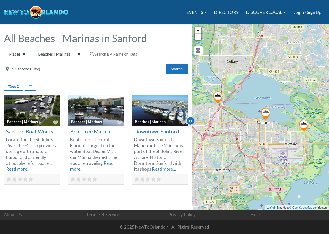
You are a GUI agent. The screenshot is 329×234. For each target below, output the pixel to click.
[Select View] (30, 87)
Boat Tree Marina (90, 131)
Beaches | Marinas (22, 122)
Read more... (18, 169)
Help (255, 214)
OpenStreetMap (302, 207)
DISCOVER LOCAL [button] (264, 12)
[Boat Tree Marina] (217, 97)
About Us (13, 214)
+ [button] (198, 30)
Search (179, 68)
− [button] (198, 37)
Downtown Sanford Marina (165, 131)
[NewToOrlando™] (36, 11)
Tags (12, 86)
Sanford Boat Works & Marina (40, 131)
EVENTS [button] (195, 12)
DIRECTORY (226, 12)
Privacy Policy (182, 214)
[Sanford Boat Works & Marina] (303, 125)
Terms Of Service (103, 214)
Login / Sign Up (307, 12)
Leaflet (270, 207)
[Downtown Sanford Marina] (265, 113)
